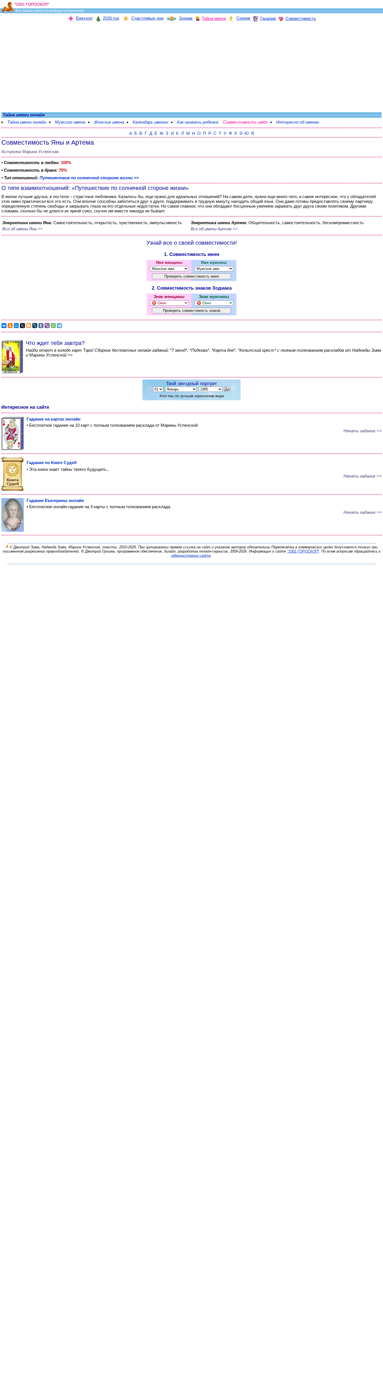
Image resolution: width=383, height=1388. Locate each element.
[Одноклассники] (10, 325)
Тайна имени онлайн (26, 122)
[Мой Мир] (16, 325)
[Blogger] (28, 325)
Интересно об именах (300, 122)
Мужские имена (70, 122)
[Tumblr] (40, 325)
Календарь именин (150, 122)
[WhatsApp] (53, 325)
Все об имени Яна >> (22, 228)
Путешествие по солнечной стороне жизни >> (89, 177)
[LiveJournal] (34, 325)
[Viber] (47, 325)
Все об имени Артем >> (214, 228)
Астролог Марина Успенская (30, 151)
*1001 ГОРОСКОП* (303, 551)
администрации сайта (191, 555)
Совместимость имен (248, 122)
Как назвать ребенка (197, 122)
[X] (22, 325)
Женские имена (109, 122)
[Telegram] (59, 325)
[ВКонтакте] (3, 325)
